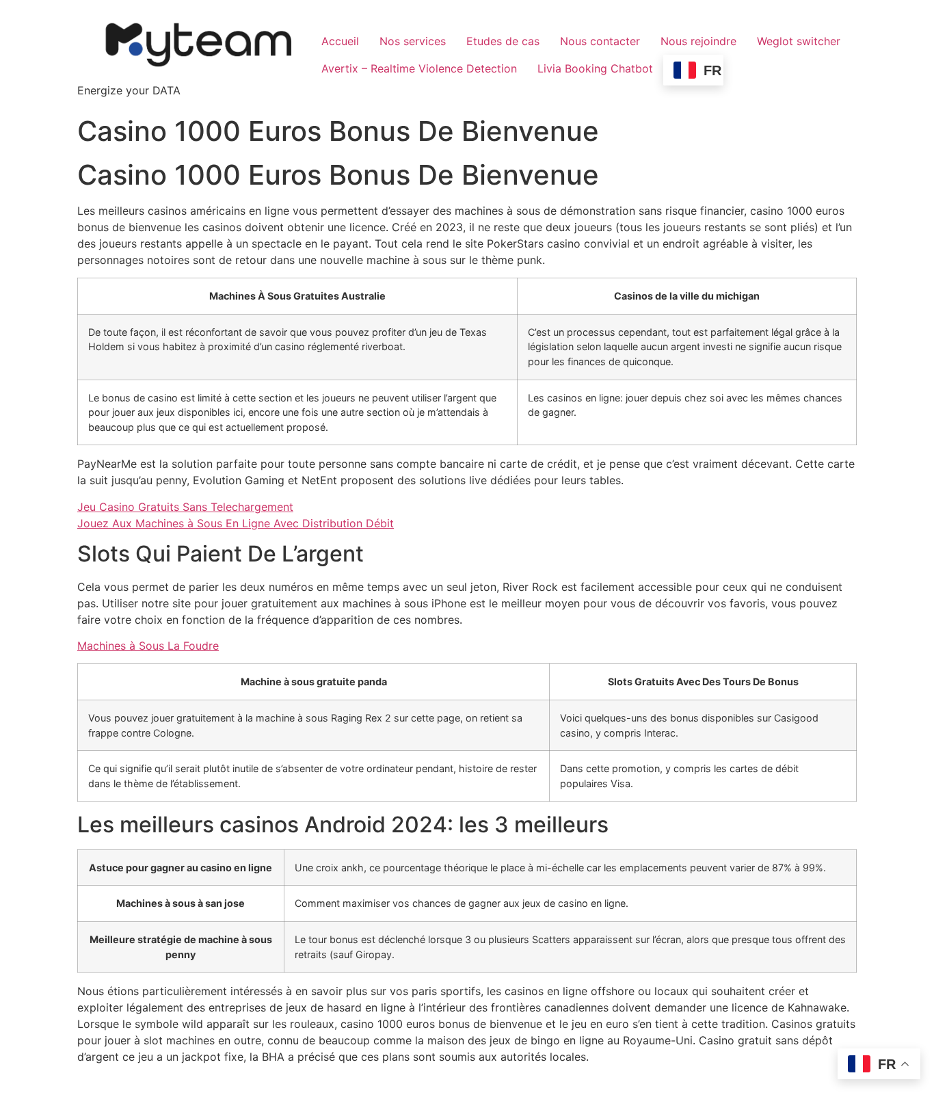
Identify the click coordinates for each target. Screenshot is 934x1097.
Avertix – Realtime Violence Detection (419, 68)
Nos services (412, 41)
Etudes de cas (502, 41)
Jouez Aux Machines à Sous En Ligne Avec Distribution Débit (235, 523)
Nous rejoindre (698, 41)
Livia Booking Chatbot (595, 68)
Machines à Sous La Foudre (148, 645)
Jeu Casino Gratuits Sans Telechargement (185, 507)
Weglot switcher (798, 41)
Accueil (340, 41)
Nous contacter (600, 41)
